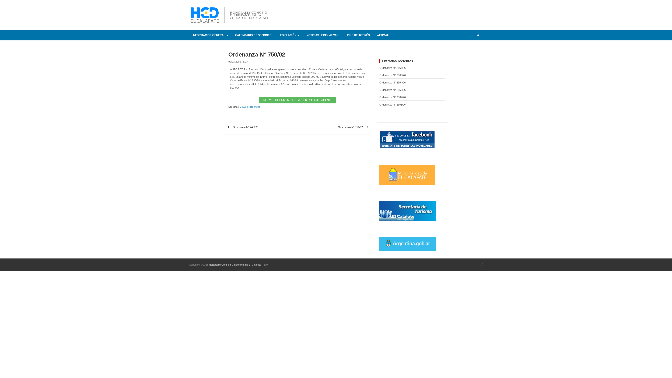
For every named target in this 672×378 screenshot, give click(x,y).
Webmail (383, 35)
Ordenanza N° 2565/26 (392, 75)
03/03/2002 (234, 61)
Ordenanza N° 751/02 (350, 127)
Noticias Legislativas (322, 35)
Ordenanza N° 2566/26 (392, 67)
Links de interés (357, 35)
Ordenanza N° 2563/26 (392, 89)
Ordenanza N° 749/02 (245, 127)
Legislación (287, 35)
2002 (243, 106)
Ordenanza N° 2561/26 (392, 104)
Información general (208, 35)
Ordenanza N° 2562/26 (392, 97)
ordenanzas (253, 106)
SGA (245, 61)
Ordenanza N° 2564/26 (392, 82)
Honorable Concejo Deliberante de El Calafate (235, 264)
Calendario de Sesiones (253, 35)
